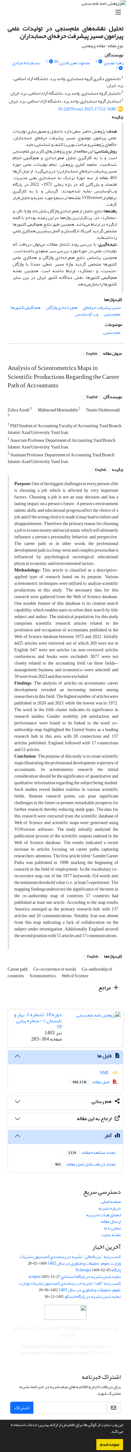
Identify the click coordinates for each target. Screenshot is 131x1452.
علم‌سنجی (112, 314)
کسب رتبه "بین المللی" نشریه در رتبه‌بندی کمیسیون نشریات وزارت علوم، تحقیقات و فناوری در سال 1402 (70, 1259)
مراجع (105, 987)
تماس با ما (112, 1228)
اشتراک (21, 1407)
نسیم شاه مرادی (26, 63)
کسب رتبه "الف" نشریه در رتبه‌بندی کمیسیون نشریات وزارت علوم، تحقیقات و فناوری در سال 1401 (70, 1286)
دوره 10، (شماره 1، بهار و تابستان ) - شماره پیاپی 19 (38, 1020)
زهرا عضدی (113, 63)
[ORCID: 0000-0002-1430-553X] (120, 68)
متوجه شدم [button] (109, 1444)
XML (105, 1072)
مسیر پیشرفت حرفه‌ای (102, 307)
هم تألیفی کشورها (25, 307)
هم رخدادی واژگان (61, 307)
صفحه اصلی (111, 1201)
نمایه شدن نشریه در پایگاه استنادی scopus (75, 1276)
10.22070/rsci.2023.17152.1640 (87, 109)
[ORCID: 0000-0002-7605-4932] (100, 62)
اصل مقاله (91, 1082)
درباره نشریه (110, 1208)
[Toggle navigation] (67, 12)
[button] (108, 1432)
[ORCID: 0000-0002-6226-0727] (50, 62)
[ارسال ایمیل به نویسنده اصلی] (56, 62)
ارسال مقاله (111, 1221)
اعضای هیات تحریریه (103, 1215)
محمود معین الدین (74, 63)
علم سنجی (112, 332)
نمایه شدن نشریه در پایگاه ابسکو (93, 1296)
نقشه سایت (111, 1234)
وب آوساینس (86, 314)
